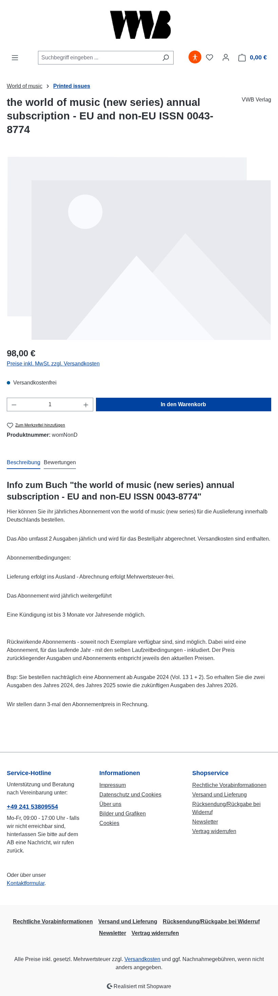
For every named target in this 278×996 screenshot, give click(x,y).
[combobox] (98, 57)
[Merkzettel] (209, 57)
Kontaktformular (25, 883)
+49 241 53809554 (32, 806)
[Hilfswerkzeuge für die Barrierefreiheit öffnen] (194, 57)
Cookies (109, 823)
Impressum (112, 785)
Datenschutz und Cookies (130, 794)
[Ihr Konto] (226, 57)
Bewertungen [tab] (60, 462)
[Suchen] (166, 57)
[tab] (23, 463)
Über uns (110, 804)
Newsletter (205, 822)
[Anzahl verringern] (14, 404)
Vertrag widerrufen (214, 831)
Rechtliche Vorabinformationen (229, 785)
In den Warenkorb (183, 404)
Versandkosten (142, 959)
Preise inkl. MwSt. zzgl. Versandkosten (53, 364)
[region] (139, 248)
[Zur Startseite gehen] (139, 25)
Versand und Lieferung (219, 794)
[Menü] (15, 57)
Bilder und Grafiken (122, 813)
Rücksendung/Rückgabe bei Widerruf (211, 921)
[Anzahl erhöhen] (86, 404)
